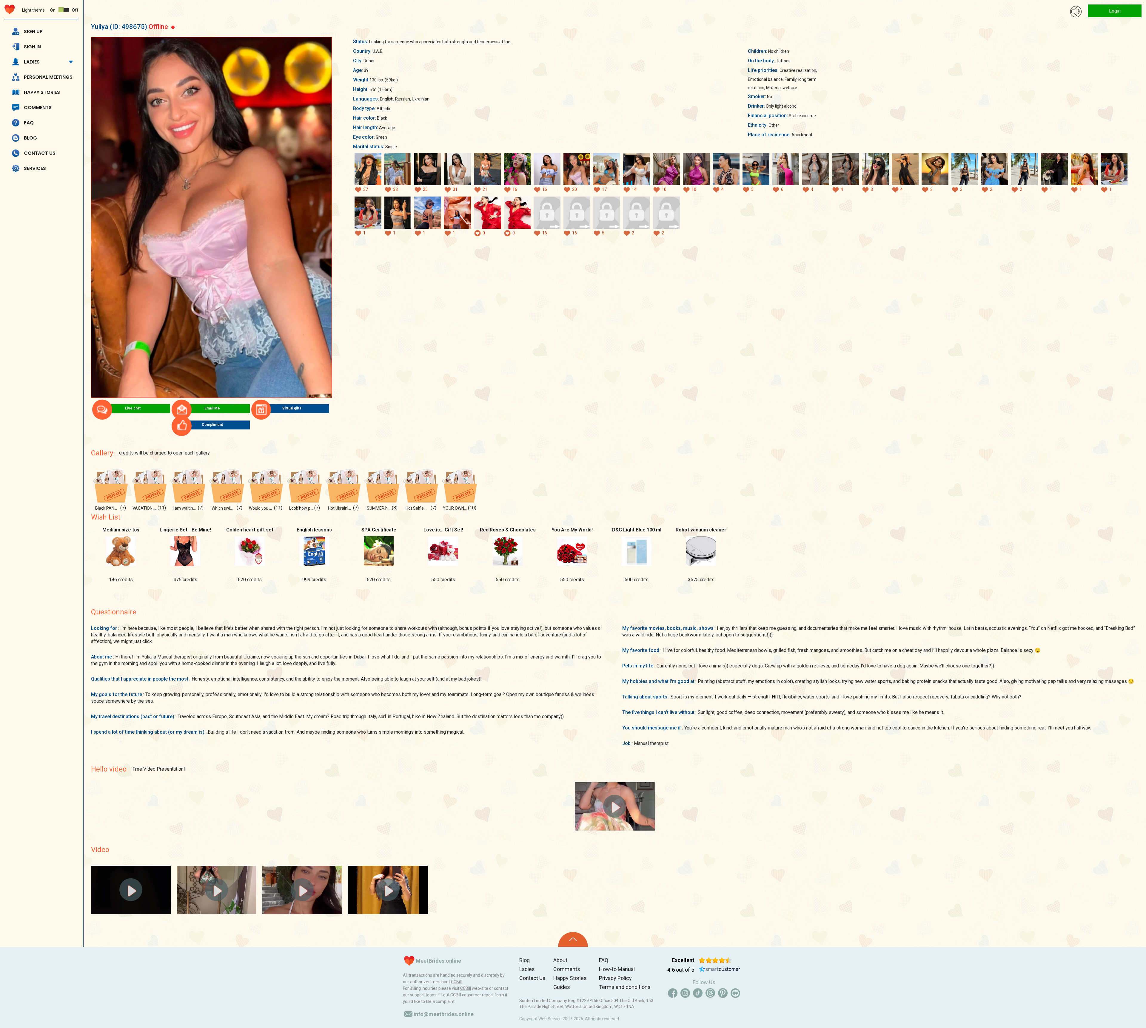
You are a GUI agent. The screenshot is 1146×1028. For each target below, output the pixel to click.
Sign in (32, 46)
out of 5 (680, 970)
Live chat (133, 408)
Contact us (40, 153)
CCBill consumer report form (477, 995)
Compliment (212, 425)
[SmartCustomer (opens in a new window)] (719, 969)
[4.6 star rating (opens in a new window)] (715, 960)
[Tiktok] (697, 993)
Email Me (212, 408)
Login (1115, 11)
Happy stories (42, 92)
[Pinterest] (723, 993)
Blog (30, 138)
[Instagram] (685, 993)
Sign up (33, 31)
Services (35, 168)
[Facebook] (672, 993)
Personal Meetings (48, 77)
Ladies (32, 61)
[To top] (573, 939)
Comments (38, 107)
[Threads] (710, 993)
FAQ (29, 122)
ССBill (456, 981)
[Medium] (735, 993)
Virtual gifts (291, 408)
